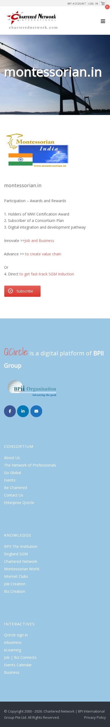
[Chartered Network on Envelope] (36, 411)
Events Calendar (18, 664)
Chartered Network (20, 561)
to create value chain (43, 253)
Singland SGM (16, 553)
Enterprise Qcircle (19, 502)
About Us (12, 457)
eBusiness (13, 642)
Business (11, 672)
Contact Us (13, 495)
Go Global (12, 472)
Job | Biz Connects (20, 657)
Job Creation (14, 583)
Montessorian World (21, 568)
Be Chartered (15, 487)
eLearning (12, 649)
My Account (77, 3)
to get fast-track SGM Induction (46, 273)
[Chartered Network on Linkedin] (23, 411)
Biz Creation (14, 591)
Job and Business (40, 240)
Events (9, 480)
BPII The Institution (20, 546)
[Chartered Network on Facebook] (10, 411)
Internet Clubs (16, 576)
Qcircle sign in (16, 634)
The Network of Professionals (30, 465)
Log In (93, 3)
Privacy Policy (95, 717)
